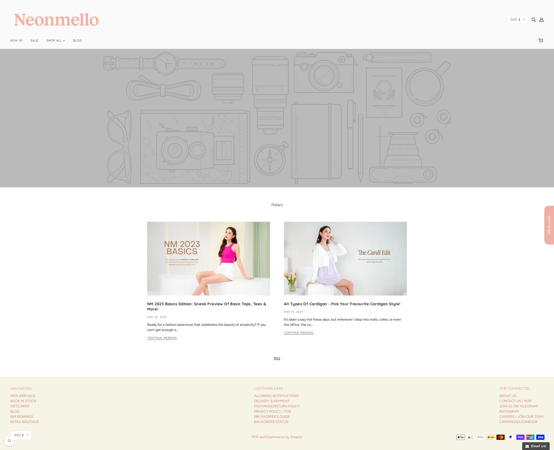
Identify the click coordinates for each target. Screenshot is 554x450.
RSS (277, 358)
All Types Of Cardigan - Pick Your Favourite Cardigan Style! (342, 303)
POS (255, 437)
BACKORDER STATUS (271, 422)
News (277, 204)
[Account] (541, 19)
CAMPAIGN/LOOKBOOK (518, 422)
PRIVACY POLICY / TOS (272, 411)
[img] (534, 19)
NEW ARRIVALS (22, 396)
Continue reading (162, 337)
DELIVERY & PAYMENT (272, 401)
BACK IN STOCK (23, 401)
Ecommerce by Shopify (284, 437)
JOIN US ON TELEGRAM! (518, 406)
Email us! (537, 446)
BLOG (14, 411)
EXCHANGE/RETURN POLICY (277, 406)
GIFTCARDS (19, 406)
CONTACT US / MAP (515, 401)
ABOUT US (507, 396)
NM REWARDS (21, 417)
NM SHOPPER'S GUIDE (272, 417)
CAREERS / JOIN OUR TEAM (521, 417)
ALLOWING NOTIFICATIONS (276, 396)
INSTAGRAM (509, 411)
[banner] (56, 19)
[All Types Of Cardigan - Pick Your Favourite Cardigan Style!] (345, 262)
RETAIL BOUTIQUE (24, 422)
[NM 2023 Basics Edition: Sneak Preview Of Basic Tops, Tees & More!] (208, 262)
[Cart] (541, 40)
